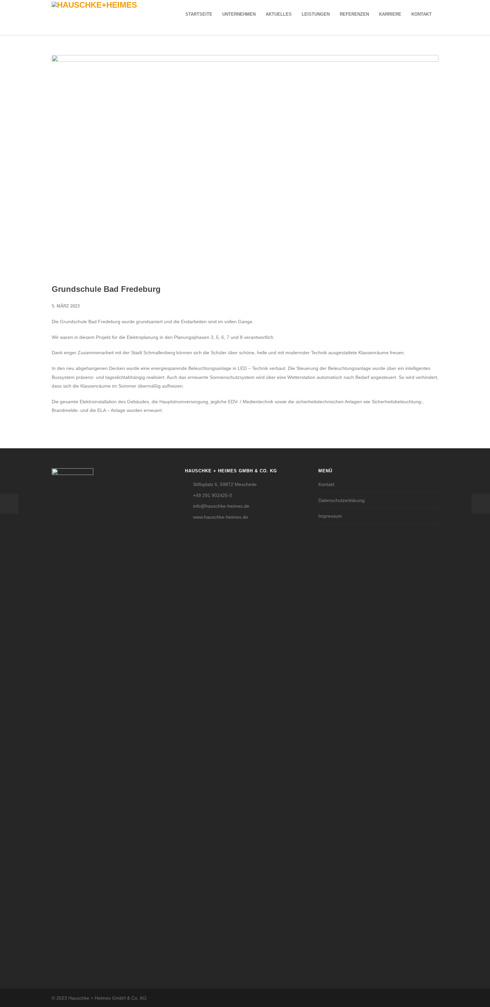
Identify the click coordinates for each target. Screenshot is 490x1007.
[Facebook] (405, 998)
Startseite (198, 14)
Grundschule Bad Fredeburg (106, 289)
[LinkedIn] (431, 998)
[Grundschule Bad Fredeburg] (245, 164)
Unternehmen (239, 14)
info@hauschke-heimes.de (221, 506)
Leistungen (316, 14)
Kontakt (421, 14)
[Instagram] (418, 998)
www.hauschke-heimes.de (220, 517)
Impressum (330, 516)
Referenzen (354, 14)
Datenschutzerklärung (341, 500)
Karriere (390, 14)
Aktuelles (279, 14)
